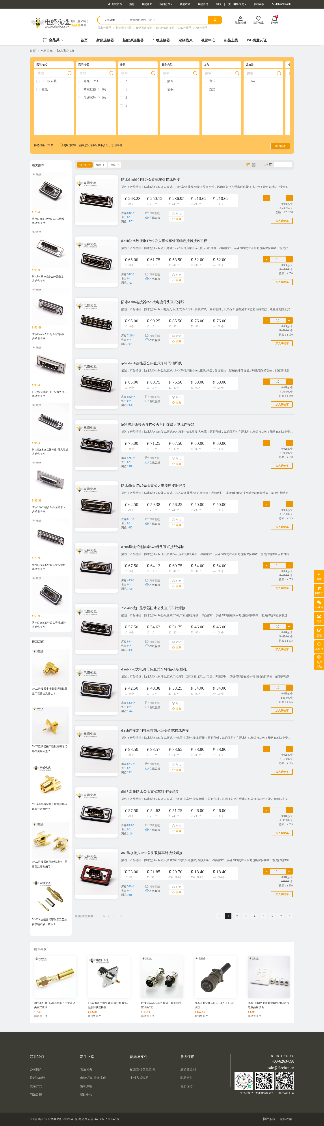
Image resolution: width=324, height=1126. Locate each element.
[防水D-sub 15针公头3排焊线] (50, 190)
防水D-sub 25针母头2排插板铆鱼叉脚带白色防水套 (61, 334)
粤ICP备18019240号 (64, 1119)
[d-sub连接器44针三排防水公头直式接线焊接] (96, 749)
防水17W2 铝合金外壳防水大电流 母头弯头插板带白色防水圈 (67, 507)
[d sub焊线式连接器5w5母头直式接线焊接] (96, 565)
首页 (84, 40)
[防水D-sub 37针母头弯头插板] (50, 536)
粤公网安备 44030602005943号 (98, 1119)
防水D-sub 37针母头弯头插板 (49, 565)
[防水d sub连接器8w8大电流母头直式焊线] (96, 320)
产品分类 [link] (46, 51)
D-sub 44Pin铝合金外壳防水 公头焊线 (53, 276)
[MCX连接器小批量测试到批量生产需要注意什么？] (50, 667)
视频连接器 (104, 27)
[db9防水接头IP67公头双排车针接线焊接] (96, 871)
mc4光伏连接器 (165, 27)
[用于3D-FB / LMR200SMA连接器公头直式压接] (55, 976)
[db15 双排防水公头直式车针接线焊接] (96, 810)
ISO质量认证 (257, 40)
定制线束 (186, 40)
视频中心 (208, 40)
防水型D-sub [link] (65, 50)
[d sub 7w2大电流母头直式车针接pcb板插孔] (96, 688)
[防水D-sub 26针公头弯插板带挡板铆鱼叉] (50, 594)
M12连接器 (184, 27)
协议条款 (269, 1119)
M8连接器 (201, 27)
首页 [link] (33, 51)
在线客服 (154, 217)
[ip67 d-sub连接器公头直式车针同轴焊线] (96, 382)
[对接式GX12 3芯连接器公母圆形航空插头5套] (162, 976)
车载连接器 (161, 40)
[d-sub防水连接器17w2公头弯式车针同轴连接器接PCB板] (96, 259)
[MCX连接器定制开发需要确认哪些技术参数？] (50, 782)
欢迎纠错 (117, 145)
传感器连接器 (144, 27)
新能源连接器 (124, 27)
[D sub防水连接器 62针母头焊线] (50, 421)
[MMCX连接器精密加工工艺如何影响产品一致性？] (50, 897)
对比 (178, 213)
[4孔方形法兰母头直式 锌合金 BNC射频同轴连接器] (109, 976)
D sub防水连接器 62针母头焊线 (50, 449)
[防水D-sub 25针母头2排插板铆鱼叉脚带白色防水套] (50, 306)
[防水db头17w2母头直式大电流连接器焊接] (96, 504)
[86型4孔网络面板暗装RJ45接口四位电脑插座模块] (269, 976)
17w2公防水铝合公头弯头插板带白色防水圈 (57, 391)
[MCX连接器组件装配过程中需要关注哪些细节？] (50, 840)
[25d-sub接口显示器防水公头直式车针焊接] (96, 626)
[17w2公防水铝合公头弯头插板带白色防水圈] (50, 363)
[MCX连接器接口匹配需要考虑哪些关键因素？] (50, 724)
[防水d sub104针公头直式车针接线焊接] (96, 198)
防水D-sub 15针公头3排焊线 (48, 218)
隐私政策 (286, 1119)
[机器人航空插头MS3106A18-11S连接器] (215, 976)
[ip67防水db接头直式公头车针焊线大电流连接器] (96, 443)
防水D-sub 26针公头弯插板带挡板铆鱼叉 (55, 622)
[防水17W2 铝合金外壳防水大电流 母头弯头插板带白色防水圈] (50, 479)
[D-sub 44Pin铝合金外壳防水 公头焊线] (50, 248)
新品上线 (231, 40)
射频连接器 (105, 40)
